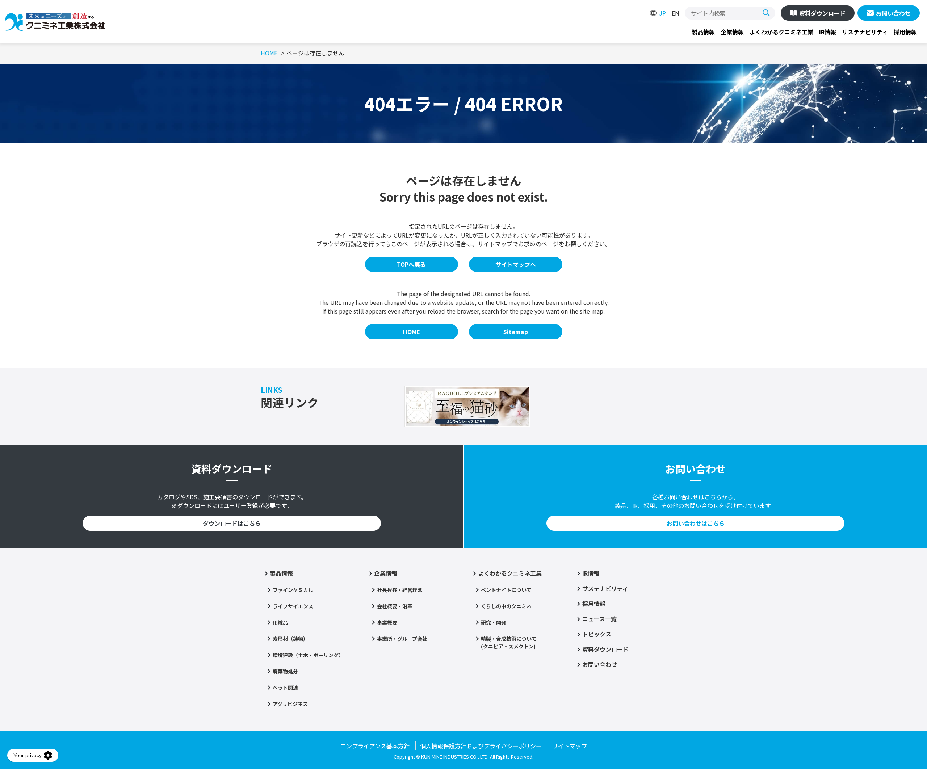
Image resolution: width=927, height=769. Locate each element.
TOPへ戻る (411, 264)
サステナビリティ (865, 32)
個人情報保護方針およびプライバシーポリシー (481, 745)
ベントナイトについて (506, 589)
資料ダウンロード (822, 13)
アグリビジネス (290, 703)
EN (675, 13)
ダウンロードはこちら (232, 523)
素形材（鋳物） (290, 638)
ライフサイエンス (293, 606)
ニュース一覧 (599, 618)
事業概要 (387, 622)
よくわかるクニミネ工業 (781, 32)
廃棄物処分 (285, 671)
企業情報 (732, 32)
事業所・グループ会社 (402, 638)
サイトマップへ (515, 264)
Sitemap (515, 331)
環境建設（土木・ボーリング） (308, 655)
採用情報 (905, 32)
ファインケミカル (293, 589)
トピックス (596, 634)
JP (662, 13)
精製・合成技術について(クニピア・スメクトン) (509, 642)
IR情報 (827, 32)
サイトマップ (569, 745)
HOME (411, 331)
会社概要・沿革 (394, 606)
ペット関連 (285, 687)
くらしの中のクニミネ (506, 606)
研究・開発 (493, 622)
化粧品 (280, 622)
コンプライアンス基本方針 (375, 745)
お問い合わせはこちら (696, 523)
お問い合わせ (893, 13)
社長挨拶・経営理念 (400, 589)
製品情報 (703, 32)
